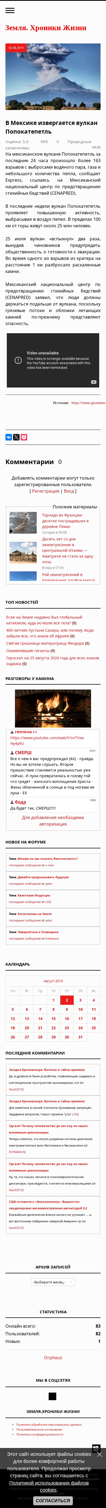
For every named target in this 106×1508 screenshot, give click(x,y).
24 (80, 1027)
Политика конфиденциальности (39, 1434)
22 (53, 1027)
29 (53, 1037)
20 (27, 1027)
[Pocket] (24, 437)
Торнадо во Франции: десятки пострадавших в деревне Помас (65, 520)
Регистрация (45, 491)
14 (40, 1018)
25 (94, 1027)
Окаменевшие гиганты (27, 650)
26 (13, 1037)
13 (27, 1018)
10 (80, 1009)
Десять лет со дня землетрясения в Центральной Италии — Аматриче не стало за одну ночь (67, 550)
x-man (49, 865)
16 (67, 1018)
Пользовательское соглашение (39, 1429)
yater (48, 884)
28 (40, 1037)
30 (67, 1037)
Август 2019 (53, 980)
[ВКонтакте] (8, 437)
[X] (16, 437)
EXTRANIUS (17, 1152)
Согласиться (53, 1500)
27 (27, 1037)
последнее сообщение (25, 865)
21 (40, 1027)
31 (80, 1037)
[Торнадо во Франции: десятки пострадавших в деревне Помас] (23, 532)
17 (80, 1018)
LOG (48, 902)
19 (13, 1027)
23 (67, 1027)
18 (94, 1018)
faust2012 (16, 1089)
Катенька (52, 938)
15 (53, 1018)
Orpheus (53, 1358)
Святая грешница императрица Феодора (45, 643)
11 (94, 1009)
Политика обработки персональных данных (49, 1424)
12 (13, 1018)
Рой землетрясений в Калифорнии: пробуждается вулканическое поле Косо (68, 580)
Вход (69, 491)
